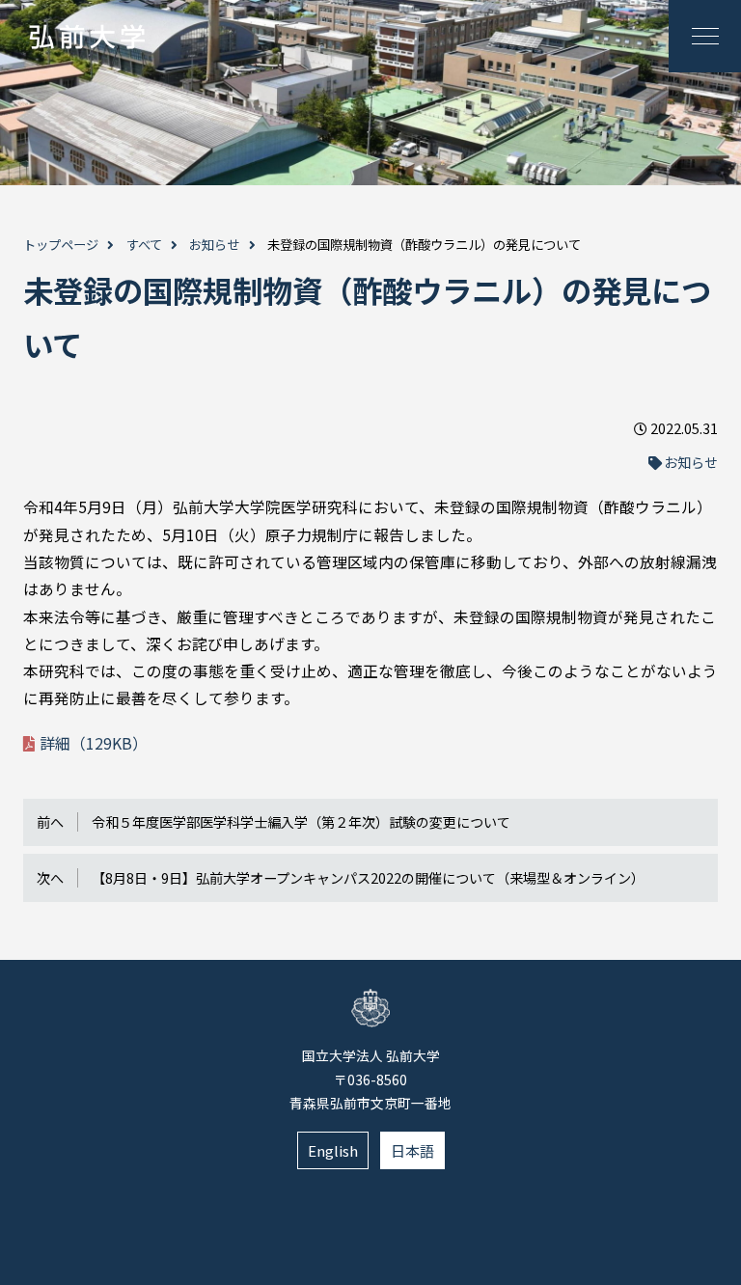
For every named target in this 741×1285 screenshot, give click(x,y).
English (333, 1150)
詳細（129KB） (94, 743)
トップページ (60, 244)
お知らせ (214, 244)
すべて (144, 244)
